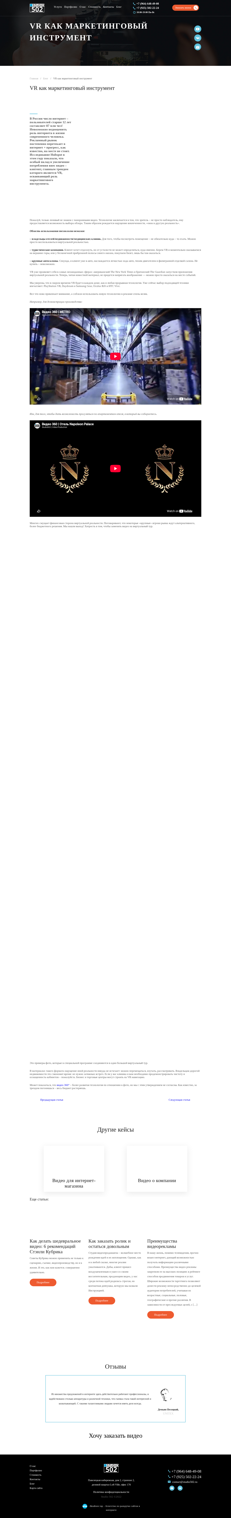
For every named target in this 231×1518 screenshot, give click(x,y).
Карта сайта (36, 1488)
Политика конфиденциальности (111, 1492)
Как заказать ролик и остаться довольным (109, 1243)
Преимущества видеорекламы (162, 1243)
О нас (83, 6)
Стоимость (94, 6)
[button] (196, 1173)
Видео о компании (157, 1180)
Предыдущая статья (51, 1099)
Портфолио (70, 6)
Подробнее (43, 1282)
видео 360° (63, 1085)
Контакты (108, 6)
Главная (34, 78)
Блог (119, 6)
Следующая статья (179, 1099)
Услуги (58, 6)
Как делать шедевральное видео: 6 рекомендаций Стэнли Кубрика (55, 1246)
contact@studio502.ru (184, 1481)
